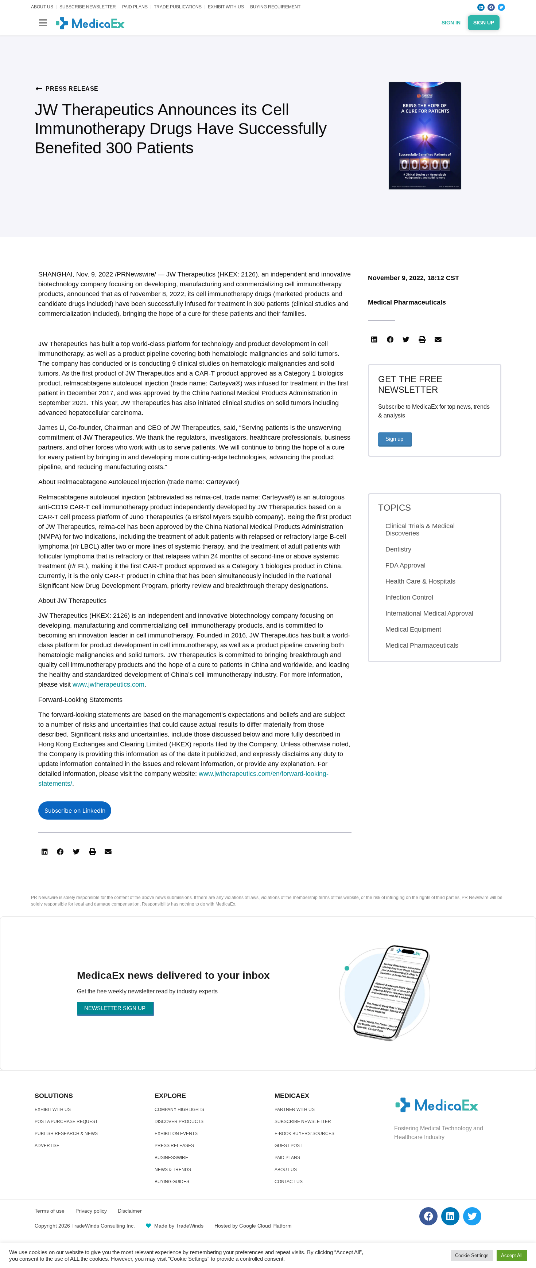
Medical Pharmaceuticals (407, 302)
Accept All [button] (512, 1255)
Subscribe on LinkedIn (74, 810)
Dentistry (398, 549)
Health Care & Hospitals (420, 581)
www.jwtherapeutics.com (108, 684)
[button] (42, 22)
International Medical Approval (429, 613)
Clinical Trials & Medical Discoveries (420, 529)
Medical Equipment (413, 629)
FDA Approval (405, 565)
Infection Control (409, 597)
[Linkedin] (481, 7)
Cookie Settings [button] (472, 1255)
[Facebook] (491, 7)
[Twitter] (501, 7)
